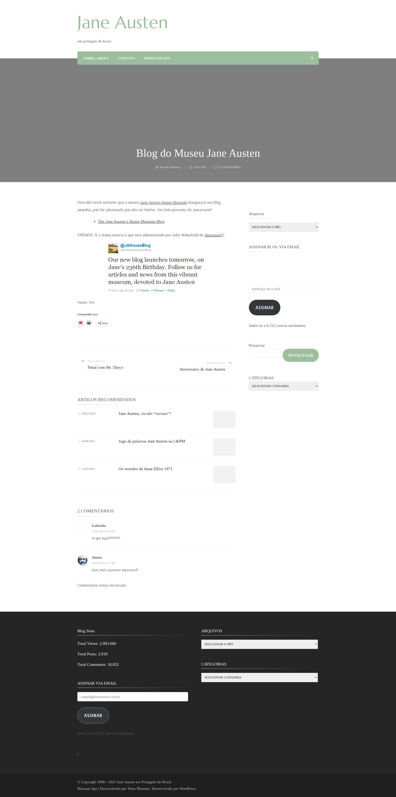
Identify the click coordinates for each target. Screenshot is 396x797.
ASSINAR (93, 715)
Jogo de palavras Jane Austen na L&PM (152, 441)
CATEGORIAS (261, 378)
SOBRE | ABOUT (96, 58)
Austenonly (214, 235)
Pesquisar (257, 345)
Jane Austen (122, 22)
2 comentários (229, 167)
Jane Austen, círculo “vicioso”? (145, 413)
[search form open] (312, 58)
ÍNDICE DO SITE (157, 58)
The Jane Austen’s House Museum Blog (131, 221)
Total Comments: (92, 664)
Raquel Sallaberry (171, 167)
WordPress (187, 788)
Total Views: (88, 643)
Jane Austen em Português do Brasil (144, 782)
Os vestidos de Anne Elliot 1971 (145, 468)
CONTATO (126, 58)
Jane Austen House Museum (163, 202)
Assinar (265, 307)
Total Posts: (87, 654)
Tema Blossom (138, 788)
